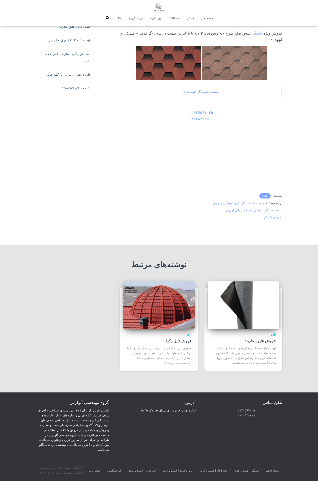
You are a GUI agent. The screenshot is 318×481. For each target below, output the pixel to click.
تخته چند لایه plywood (76, 88)
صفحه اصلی (206, 18)
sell (265, 195)
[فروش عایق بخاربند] (243, 305)
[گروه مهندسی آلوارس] (159, 7)
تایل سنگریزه (136, 18)
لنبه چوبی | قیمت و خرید (142, 470)
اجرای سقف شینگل (254, 203)
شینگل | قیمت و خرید (247, 470)
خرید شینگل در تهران (226, 203)
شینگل (190, 18)
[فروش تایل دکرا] (159, 305)
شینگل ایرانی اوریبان (238, 210)
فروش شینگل (272, 217)
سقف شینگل (273, 210)
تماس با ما (94, 470)
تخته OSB (175, 18)
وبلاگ (120, 18)
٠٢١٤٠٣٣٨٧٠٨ (245, 415)
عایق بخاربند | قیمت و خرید (178, 470)
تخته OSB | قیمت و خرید (213, 470)
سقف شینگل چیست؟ (200, 91)
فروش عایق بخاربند (260, 340)
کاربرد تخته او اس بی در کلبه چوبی (68, 74)
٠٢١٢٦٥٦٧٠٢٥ (245, 410)
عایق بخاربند (156, 18)
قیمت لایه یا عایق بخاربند (74, 27)
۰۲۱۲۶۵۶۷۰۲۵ (201, 112)
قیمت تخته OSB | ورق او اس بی (69, 40)
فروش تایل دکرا (178, 340)
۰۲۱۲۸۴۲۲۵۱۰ (201, 118)
